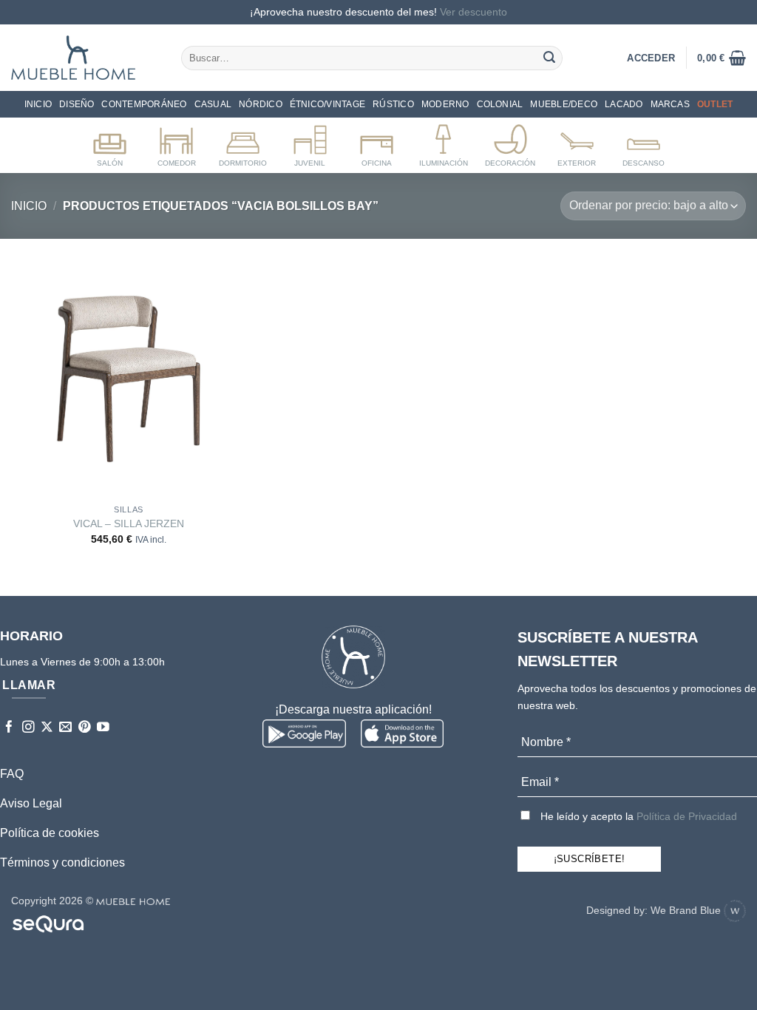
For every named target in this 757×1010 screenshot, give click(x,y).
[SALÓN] (110, 143)
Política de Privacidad (687, 816)
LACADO (623, 104)
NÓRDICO (260, 104)
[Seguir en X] (47, 728)
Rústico (393, 104)
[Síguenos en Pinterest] (84, 728)
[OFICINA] (376, 143)
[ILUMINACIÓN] (443, 143)
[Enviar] (549, 57)
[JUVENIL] (310, 143)
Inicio (38, 104)
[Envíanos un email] (65, 728)
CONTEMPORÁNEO (143, 104)
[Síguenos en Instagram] (28, 728)
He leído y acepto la (637, 816)
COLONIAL (500, 104)
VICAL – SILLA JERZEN (128, 523)
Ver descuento (473, 12)
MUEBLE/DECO (563, 104)
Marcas (670, 104)
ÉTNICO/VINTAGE (327, 104)
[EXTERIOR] (577, 143)
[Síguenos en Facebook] (9, 728)
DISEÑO (76, 104)
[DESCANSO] (643, 143)
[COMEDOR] (176, 143)
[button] (721, 57)
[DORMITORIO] (243, 143)
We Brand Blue (687, 910)
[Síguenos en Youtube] (103, 728)
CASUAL (212, 104)
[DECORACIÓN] (510, 143)
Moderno (445, 104)
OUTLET (715, 104)
